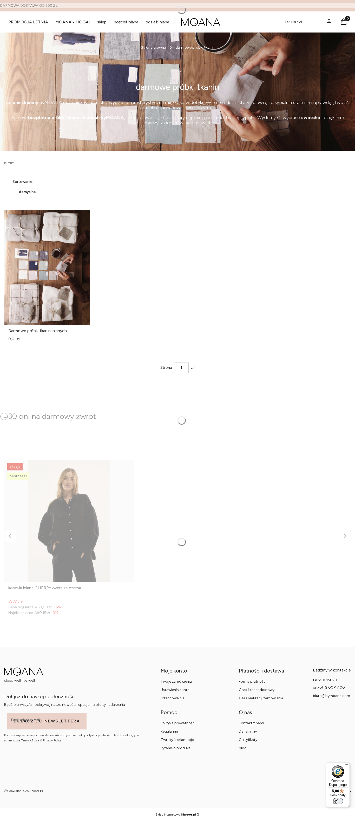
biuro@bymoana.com (331, 696)
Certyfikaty (248, 740)
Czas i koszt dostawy (256, 690)
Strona (166, 367)
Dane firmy (248, 731)
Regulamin (169, 731)
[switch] (338, 801)
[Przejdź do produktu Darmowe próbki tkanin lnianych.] (47, 267)
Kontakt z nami (251, 723)
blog (243, 748)
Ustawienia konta (175, 690)
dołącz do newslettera (47, 721)
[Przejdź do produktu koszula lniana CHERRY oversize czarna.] (69, 521)
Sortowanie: (22, 181)
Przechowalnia (173, 698)
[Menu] (347, 765)
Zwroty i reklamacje (177, 740)
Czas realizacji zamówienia (261, 698)
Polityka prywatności (178, 723)
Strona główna (153, 47)
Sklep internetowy (175, 814)
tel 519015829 (325, 680)
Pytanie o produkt (175, 748)
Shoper (34, 791)
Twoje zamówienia (176, 681)
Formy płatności (252, 681)
